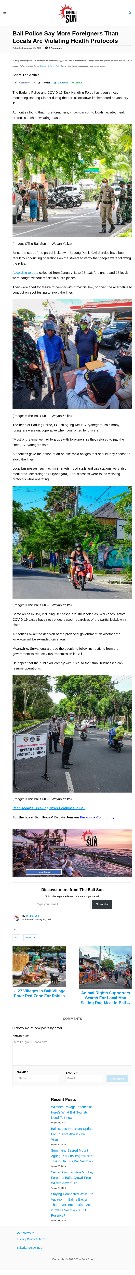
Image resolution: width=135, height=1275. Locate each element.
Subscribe (102, 904)
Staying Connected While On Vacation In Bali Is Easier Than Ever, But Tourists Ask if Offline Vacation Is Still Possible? (72, 1204)
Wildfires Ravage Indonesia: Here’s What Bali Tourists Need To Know (71, 1112)
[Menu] (5, 13)
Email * (72, 1072)
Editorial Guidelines (29, 1247)
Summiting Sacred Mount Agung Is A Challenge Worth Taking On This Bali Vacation (72, 1156)
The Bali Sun (32, 916)
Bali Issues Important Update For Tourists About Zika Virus (72, 1134)
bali (16, 937)
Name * (22, 1072)
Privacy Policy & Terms (31, 1239)
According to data (26, 272)
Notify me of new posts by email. (39, 1028)
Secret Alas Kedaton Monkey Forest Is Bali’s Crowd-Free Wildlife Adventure (72, 1177)
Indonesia (30, 937)
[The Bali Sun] (67, 13)
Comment (21, 1036)
